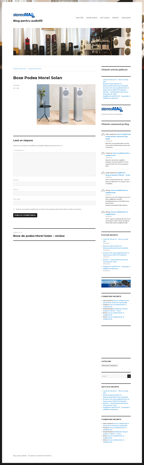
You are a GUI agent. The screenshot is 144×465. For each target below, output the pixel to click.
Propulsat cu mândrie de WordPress (40, 456)
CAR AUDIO (126, 18)
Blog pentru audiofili (28, 20)
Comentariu (18, 150)
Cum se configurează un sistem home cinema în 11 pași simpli (118, 136)
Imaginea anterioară (19, 68)
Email (16, 189)
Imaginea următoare (34, 68)
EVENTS (115, 18)
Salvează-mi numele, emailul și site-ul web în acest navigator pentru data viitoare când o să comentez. (49, 209)
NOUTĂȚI (80, 18)
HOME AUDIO (91, 18)
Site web (16, 199)
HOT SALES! (105, 18)
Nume (16, 180)
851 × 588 (16, 88)
